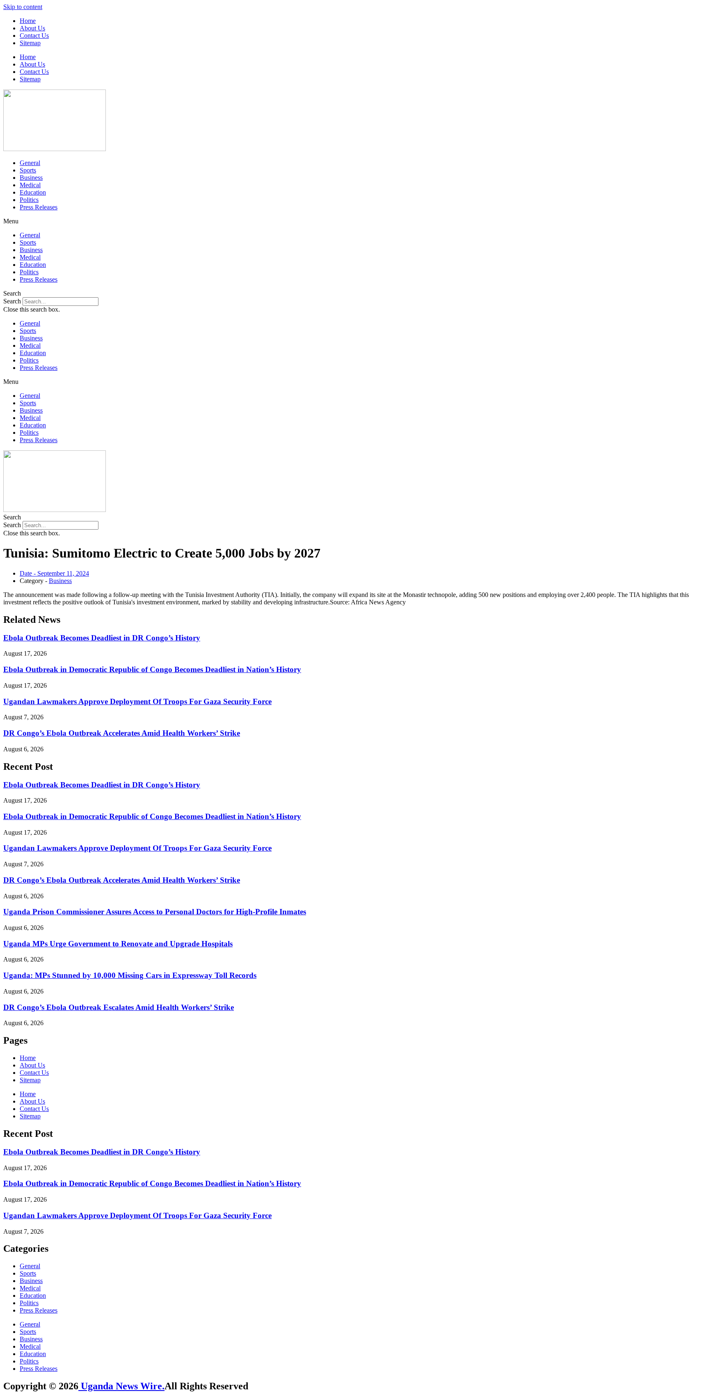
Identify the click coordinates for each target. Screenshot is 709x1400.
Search (12, 301)
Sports (28, 170)
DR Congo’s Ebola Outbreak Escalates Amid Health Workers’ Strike (118, 1007)
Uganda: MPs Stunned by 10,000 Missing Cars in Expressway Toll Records (129, 975)
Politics (29, 199)
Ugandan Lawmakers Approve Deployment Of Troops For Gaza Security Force (137, 701)
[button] (354, 221)
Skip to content (22, 6)
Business (31, 177)
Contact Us (34, 35)
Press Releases (38, 207)
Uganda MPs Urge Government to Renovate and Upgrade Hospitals (118, 943)
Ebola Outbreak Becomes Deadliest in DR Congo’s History (101, 637)
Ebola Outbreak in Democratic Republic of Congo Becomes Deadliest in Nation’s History (152, 669)
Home (28, 20)
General (30, 162)
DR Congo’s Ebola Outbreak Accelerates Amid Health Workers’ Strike (121, 733)
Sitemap (30, 42)
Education (33, 192)
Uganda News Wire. (121, 1386)
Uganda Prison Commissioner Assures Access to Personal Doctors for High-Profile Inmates (154, 911)
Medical (30, 184)
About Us (32, 28)
